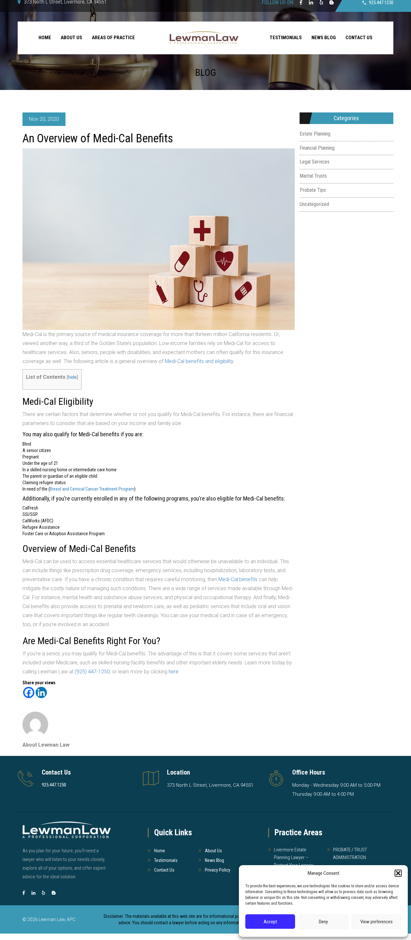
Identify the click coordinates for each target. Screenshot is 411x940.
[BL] (54, 892)
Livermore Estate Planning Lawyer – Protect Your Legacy (293, 857)
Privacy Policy (217, 870)
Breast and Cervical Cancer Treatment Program (92, 489)
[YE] (43, 892)
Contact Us (358, 37)
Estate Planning (315, 134)
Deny (323, 922)
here (174, 672)
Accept (270, 922)
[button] (398, 873)
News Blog (323, 37)
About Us (71, 37)
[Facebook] (28, 692)
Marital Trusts (313, 176)
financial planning (317, 148)
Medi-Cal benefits (237, 579)
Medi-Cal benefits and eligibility (199, 361)
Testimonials (286, 37)
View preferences (376, 922)
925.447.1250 (54, 785)
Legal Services (314, 162)
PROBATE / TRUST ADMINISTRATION (350, 853)
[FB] (23, 892)
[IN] (33, 892)
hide (72, 377)
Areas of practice (113, 37)
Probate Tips (313, 190)
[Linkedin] (41, 692)
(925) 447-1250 (92, 672)
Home (45, 37)
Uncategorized (314, 204)
